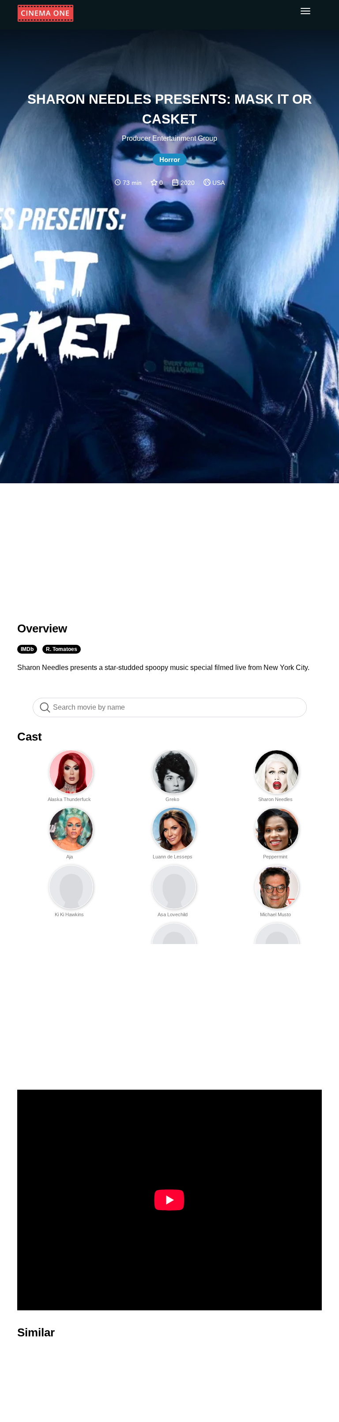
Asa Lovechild (173, 914)
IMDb (27, 649)
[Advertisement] (169, 547)
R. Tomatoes (61, 649)
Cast (29, 736)
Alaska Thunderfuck (69, 799)
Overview (42, 628)
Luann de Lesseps (172, 856)
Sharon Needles (275, 799)
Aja (69, 856)
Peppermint (275, 856)
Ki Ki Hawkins (69, 914)
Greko (172, 799)
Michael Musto (275, 914)
